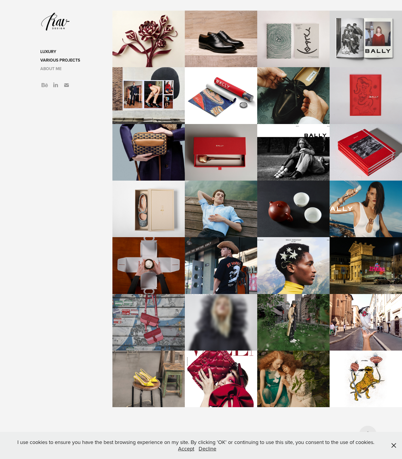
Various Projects (60, 60)
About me (51, 69)
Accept (186, 448)
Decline (207, 448)
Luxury (48, 52)
